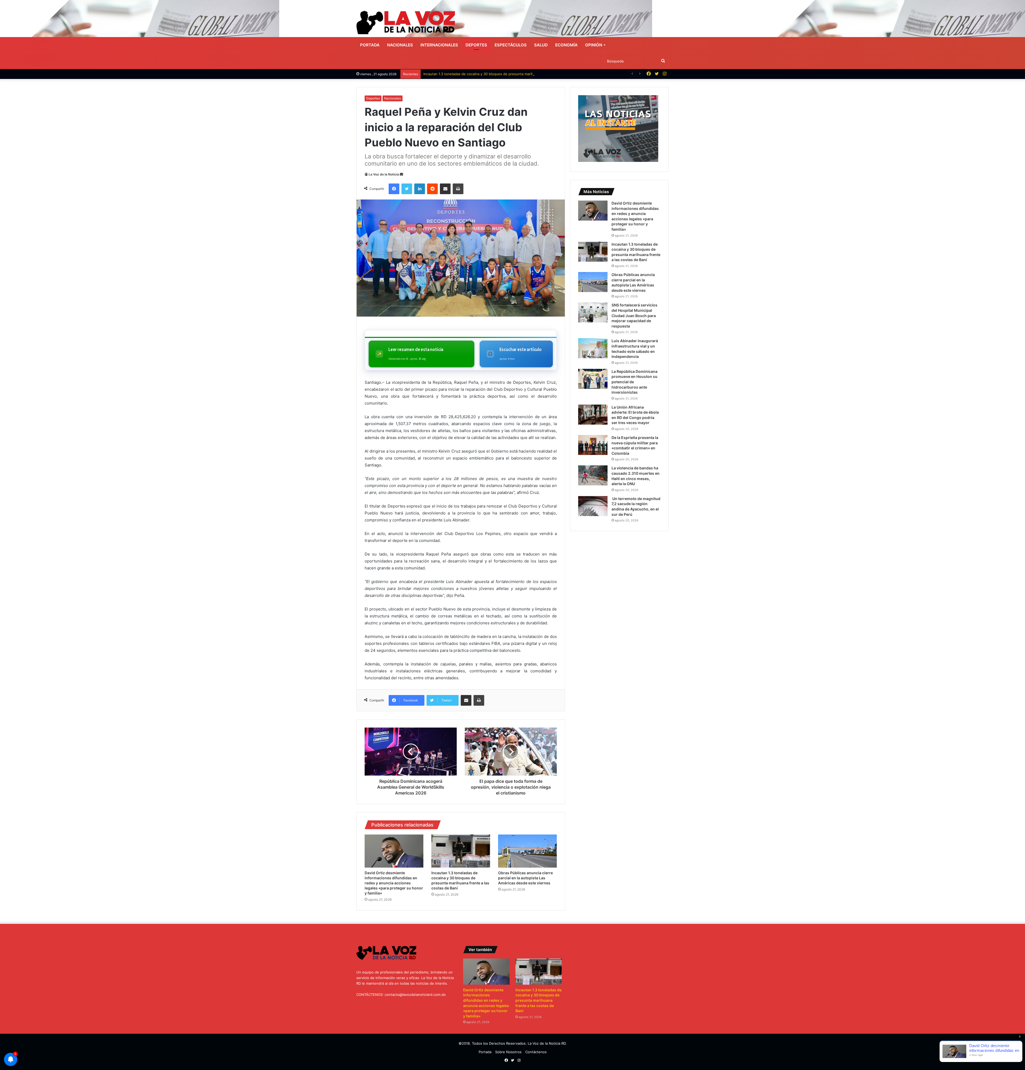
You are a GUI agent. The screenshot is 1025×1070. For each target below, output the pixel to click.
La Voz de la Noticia (384, 174)
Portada (370, 44)
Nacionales (400, 44)
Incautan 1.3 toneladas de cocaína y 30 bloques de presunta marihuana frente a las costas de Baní (505, 74)
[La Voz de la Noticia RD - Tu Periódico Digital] (405, 22)
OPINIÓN (593, 44)
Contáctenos (536, 1052)
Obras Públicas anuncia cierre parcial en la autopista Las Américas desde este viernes (525, 878)
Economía (566, 44)
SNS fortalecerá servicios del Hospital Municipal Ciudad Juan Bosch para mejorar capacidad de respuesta (634, 315)
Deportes (476, 44)
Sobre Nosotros (508, 1052)
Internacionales (439, 44)
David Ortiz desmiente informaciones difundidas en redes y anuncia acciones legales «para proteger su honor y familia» (394, 883)
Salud (541, 44)
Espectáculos (511, 44)
